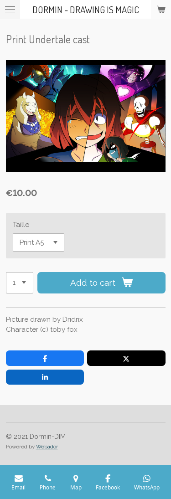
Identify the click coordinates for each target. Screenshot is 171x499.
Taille (21, 225)
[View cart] (161, 9)
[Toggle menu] (10, 9)
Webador (47, 446)
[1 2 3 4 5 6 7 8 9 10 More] (19, 282)
